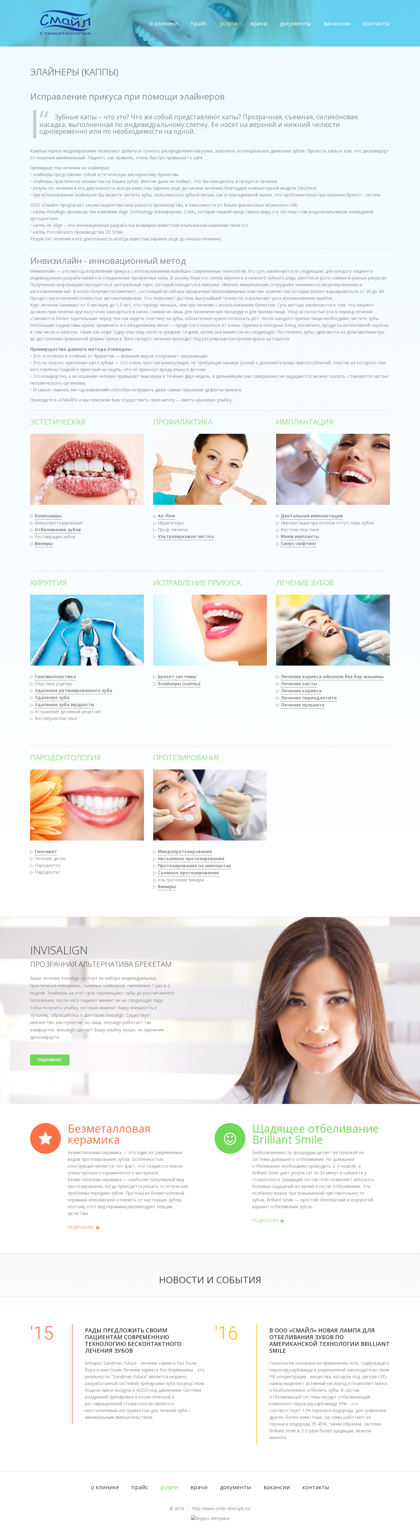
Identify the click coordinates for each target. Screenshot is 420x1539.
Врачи (258, 23)
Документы (295, 23)
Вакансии (337, 23)
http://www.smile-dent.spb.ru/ (221, 1508)
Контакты (376, 23)
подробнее (50, 1060)
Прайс (198, 23)
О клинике (163, 23)
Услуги (228, 23)
